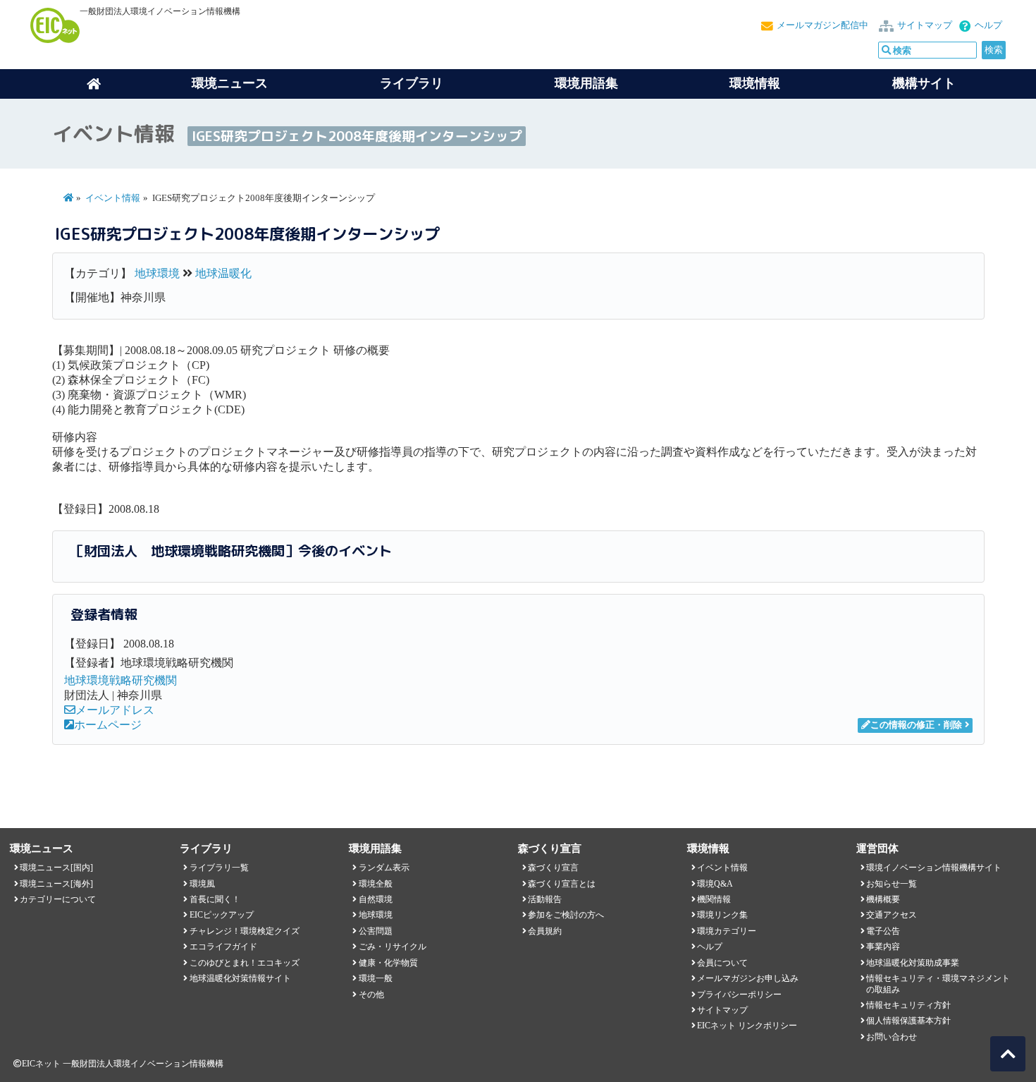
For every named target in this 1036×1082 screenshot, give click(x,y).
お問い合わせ (891, 1037)
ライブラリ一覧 (219, 868)
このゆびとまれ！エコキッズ (245, 963)
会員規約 (545, 931)
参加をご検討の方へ (566, 915)
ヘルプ (988, 25)
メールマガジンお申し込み (747, 978)
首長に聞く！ (215, 899)
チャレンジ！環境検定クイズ (245, 931)
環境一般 (376, 978)
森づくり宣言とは (562, 884)
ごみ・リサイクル (392, 947)
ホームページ (108, 725)
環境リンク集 (722, 915)
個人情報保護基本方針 (908, 1021)
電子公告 (883, 931)
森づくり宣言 (553, 868)
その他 (371, 994)
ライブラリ (411, 83)
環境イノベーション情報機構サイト (933, 868)
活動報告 (545, 899)
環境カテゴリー (726, 931)
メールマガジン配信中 (822, 25)
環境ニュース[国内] (56, 868)
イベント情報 (112, 198)
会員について (722, 963)
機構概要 (883, 899)
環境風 (202, 884)
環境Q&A (715, 884)
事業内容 (883, 947)
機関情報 (714, 899)
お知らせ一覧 (891, 884)
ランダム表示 (384, 868)
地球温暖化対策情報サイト (240, 978)
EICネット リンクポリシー (747, 1026)
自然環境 (376, 899)
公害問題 (376, 931)
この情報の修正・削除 (916, 725)
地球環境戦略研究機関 (120, 680)
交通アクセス (891, 915)
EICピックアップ (222, 915)
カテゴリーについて (58, 899)
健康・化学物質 (388, 963)
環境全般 (376, 884)
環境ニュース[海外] (56, 884)
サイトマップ (924, 25)
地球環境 (157, 273)
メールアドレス (114, 710)
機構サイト (924, 83)
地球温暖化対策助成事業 (912, 963)
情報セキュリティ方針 (908, 1005)
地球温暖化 (223, 273)
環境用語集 (586, 83)
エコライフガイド (223, 947)
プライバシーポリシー (739, 994)
